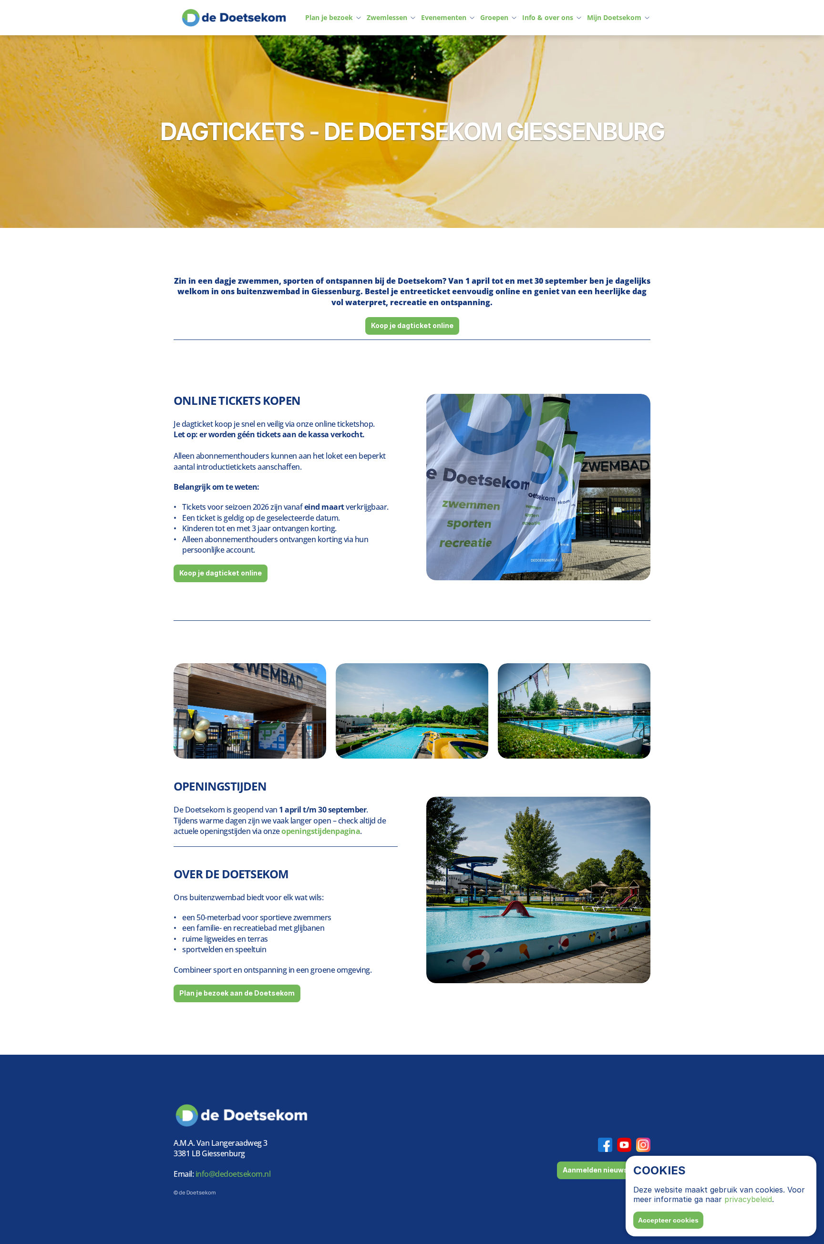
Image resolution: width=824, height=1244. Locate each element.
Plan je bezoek (329, 17)
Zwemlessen (387, 17)
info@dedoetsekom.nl (232, 1174)
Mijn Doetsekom (614, 17)
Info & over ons (547, 17)
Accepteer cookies (668, 1220)
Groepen (494, 17)
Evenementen (443, 17)
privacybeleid (748, 1199)
